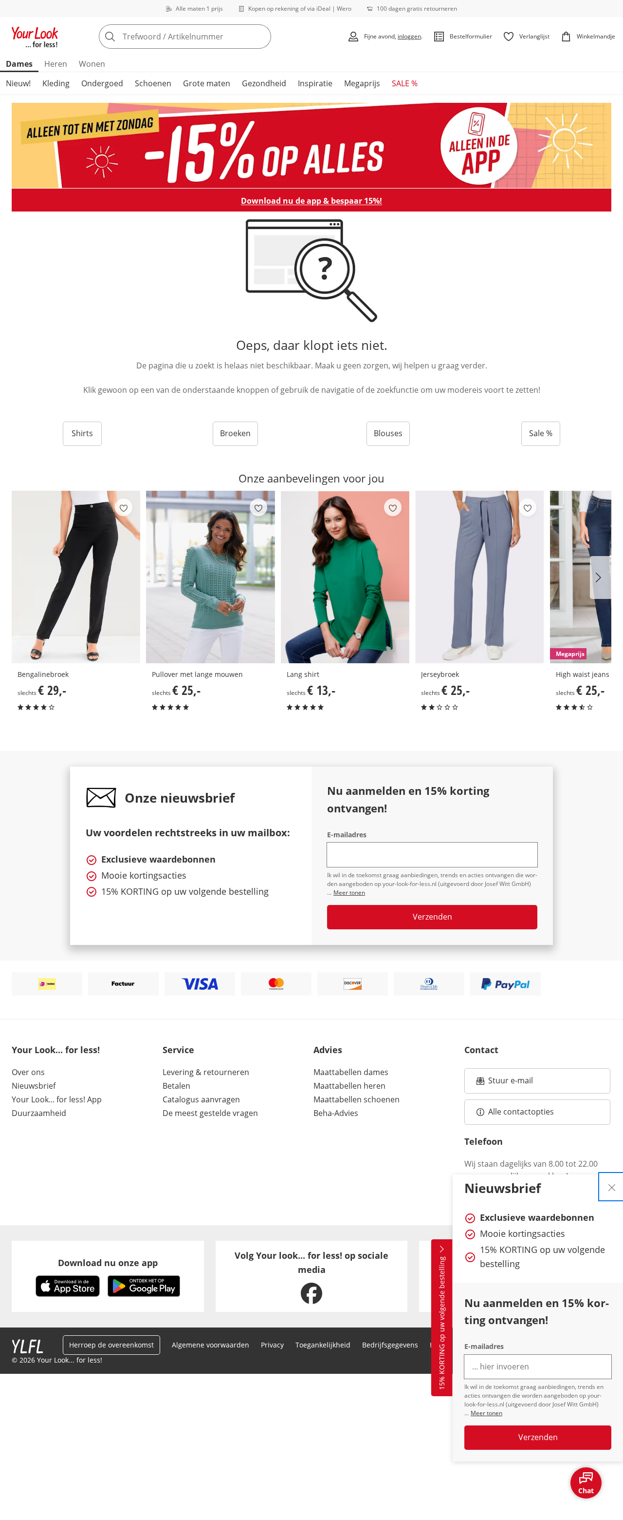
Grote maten (206, 83)
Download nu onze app (108, 1263)
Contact (481, 1050)
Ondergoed (102, 83)
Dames (19, 63)
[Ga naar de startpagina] (35, 36)
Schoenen (153, 83)
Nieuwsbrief (33, 1085)
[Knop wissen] (261, 36)
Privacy (272, 1344)
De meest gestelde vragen (210, 1113)
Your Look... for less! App (57, 1099)
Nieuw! (18, 83)
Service (178, 1050)
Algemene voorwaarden (210, 1344)
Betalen (176, 1085)
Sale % (540, 433)
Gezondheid (264, 83)
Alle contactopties (521, 1111)
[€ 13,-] (345, 577)
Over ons (28, 1072)
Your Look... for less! (56, 1050)
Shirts (82, 433)
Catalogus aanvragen (201, 1099)
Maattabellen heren (349, 1085)
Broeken (235, 433)
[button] (600, 577)
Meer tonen (486, 1413)
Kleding (56, 83)
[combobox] (206, 36)
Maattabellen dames (350, 1072)
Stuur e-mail (510, 1083)
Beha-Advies (335, 1113)
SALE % (405, 83)
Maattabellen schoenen (356, 1099)
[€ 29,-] (76, 577)
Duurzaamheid (39, 1113)
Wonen (92, 63)
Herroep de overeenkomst (111, 1344)
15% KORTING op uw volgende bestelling (441, 1323)
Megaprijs (362, 83)
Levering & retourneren (206, 1072)
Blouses (388, 433)
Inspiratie (315, 83)
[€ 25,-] (210, 577)
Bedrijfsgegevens (390, 1344)
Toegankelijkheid (322, 1344)
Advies (327, 1050)
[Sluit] (612, 1186)
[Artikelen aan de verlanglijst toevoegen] (123, 507)
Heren (55, 63)
